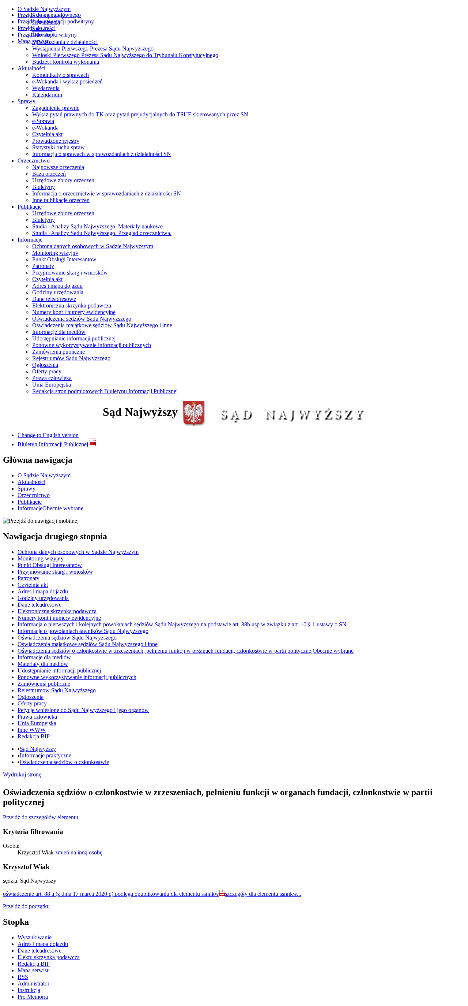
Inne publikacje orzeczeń (61, 200)
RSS (23, 977)
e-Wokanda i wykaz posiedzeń (67, 81)
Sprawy (26, 101)
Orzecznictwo (34, 160)
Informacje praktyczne (45, 755)
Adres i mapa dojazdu (57, 286)
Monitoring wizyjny (55, 253)
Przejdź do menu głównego (49, 15)
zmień (78, 852)
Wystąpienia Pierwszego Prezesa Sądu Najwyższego (93, 48)
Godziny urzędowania (57, 292)
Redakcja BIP (34, 964)
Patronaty (43, 266)
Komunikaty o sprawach (60, 75)
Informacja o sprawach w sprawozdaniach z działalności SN (101, 154)
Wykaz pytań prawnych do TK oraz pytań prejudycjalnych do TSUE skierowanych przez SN (140, 114)
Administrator (33, 983)
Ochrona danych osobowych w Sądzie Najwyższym (92, 246)
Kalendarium (47, 95)
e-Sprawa (43, 121)
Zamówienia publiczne (58, 352)
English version (48, 435)
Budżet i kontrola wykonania (65, 62)
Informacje (30, 239)
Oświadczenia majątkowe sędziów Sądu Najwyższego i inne (102, 325)
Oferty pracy (46, 371)
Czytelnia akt (47, 134)
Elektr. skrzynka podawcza (49, 957)
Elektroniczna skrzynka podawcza (71, 305)
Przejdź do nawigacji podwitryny (56, 21)
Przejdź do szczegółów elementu (40, 817)
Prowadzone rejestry (55, 141)
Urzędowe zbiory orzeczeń (63, 180)
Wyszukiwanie (35, 937)
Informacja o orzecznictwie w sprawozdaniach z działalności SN (106, 193)
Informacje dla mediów (59, 332)
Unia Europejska (51, 384)
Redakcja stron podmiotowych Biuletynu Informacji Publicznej (105, 391)
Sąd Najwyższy (38, 749)
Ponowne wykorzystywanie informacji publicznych (91, 345)
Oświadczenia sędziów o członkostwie (64, 762)
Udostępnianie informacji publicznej (74, 338)
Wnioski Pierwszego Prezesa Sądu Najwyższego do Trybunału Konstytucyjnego (125, 55)
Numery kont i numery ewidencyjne (74, 312)
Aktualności (31, 68)
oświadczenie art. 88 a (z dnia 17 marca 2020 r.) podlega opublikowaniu (111, 894)
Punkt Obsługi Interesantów (64, 259)
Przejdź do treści (37, 28)
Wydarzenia (46, 88)
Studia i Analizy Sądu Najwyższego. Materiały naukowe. (98, 226)
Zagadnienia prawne (55, 108)
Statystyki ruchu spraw (58, 147)
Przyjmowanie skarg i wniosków (70, 272)
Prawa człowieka (52, 378)
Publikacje (30, 207)
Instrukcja (29, 990)
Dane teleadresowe (54, 299)
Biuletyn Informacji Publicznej (54, 444)
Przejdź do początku (26, 906)
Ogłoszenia (45, 365)
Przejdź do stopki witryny (47, 34)
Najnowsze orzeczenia (58, 167)
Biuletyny (43, 187)
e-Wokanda (45, 127)
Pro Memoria (33, 997)
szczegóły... (263, 894)
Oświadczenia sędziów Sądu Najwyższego (81, 319)
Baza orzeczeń (49, 174)
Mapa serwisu (34, 41)
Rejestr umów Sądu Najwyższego (71, 358)
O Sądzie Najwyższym (44, 9)
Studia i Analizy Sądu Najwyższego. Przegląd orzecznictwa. (101, 233)
